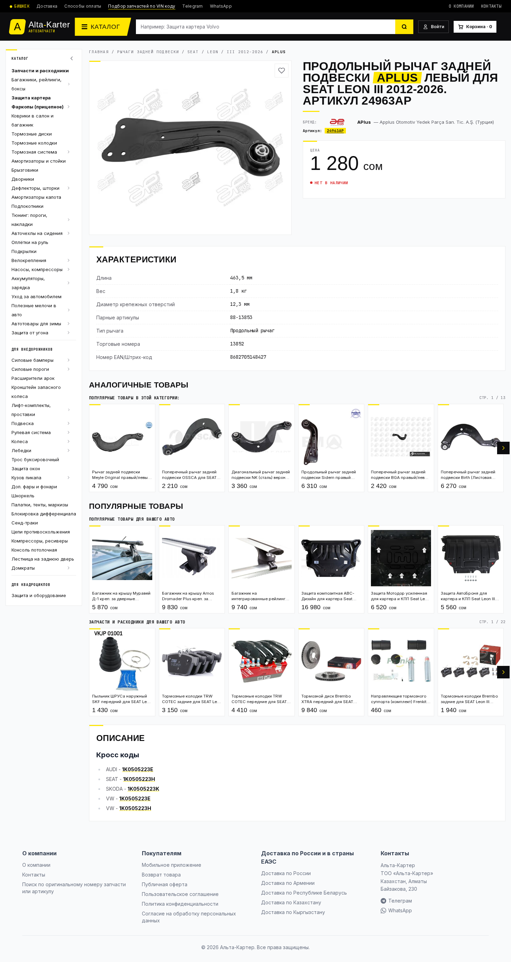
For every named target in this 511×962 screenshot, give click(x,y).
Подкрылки (23, 251)
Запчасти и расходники (40, 70)
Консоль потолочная (34, 550)
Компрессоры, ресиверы (39, 541)
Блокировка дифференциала (43, 513)
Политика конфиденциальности (180, 904)
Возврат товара (161, 875)
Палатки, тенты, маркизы (39, 504)
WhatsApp (221, 6)
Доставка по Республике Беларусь (304, 893)
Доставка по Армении (288, 883)
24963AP (335, 130)
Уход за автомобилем (36, 296)
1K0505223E (137, 769)
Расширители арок (33, 378)
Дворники (22, 179)
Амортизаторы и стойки (38, 161)
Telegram (192, 6)
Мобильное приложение (171, 865)
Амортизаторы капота (36, 197)
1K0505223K (143, 789)
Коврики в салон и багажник (32, 120)
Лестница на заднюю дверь (42, 559)
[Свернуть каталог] (72, 58)
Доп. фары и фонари (34, 486)
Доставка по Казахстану (291, 902)
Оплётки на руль (29, 242)
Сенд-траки (24, 522)
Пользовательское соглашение (180, 894)
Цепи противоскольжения (40, 532)
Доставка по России (286, 873)
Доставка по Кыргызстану (293, 912)
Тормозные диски (31, 134)
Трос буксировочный (35, 459)
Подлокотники (27, 206)
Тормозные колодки (34, 143)
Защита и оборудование (38, 595)
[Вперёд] (503, 448)
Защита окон (25, 468)
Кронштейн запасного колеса (36, 391)
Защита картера (31, 97)
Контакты (491, 6)
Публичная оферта (164, 884)
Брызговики (24, 170)
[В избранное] (282, 71)
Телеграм (400, 901)
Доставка (46, 6)
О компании (461, 6)
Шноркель (22, 495)
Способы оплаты (82, 6)
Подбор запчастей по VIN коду (141, 6)
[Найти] (404, 26)
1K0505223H (139, 779)
